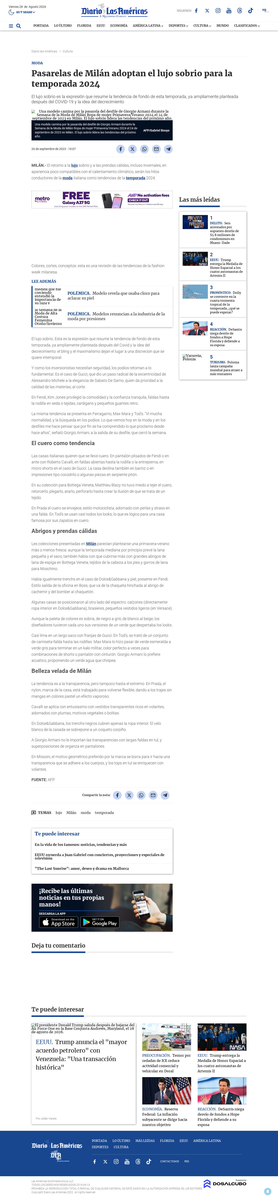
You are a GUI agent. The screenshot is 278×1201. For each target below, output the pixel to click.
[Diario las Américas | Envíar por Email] (156, 149)
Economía (118, 25)
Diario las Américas (44, 51)
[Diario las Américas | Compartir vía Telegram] (168, 149)
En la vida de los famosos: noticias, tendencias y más (81, 845)
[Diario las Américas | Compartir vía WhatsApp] (144, 149)
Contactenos (169, 1161)
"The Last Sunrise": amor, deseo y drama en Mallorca (82, 868)
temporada (135, 178)
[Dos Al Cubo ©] (225, 1187)
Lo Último (63, 25)
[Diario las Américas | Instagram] (218, 10)
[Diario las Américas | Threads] (239, 10)
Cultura (201, 25)
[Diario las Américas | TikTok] (250, 10)
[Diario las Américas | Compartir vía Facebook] (120, 149)
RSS (186, 1161)
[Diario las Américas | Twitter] (207, 10)
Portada (41, 25)
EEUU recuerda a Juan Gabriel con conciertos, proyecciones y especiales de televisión (99, 856)
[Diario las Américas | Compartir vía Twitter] (132, 149)
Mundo (223, 25)
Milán (91, 543)
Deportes (177, 25)
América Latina (147, 25)
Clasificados (246, 25)
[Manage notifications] (267, 1191)
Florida (84, 25)
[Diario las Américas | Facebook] (196, 10)
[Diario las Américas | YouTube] (229, 10)
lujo (74, 165)
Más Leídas (145, 1141)
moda (68, 178)
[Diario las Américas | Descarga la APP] (59, 922)
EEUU (101, 25)
